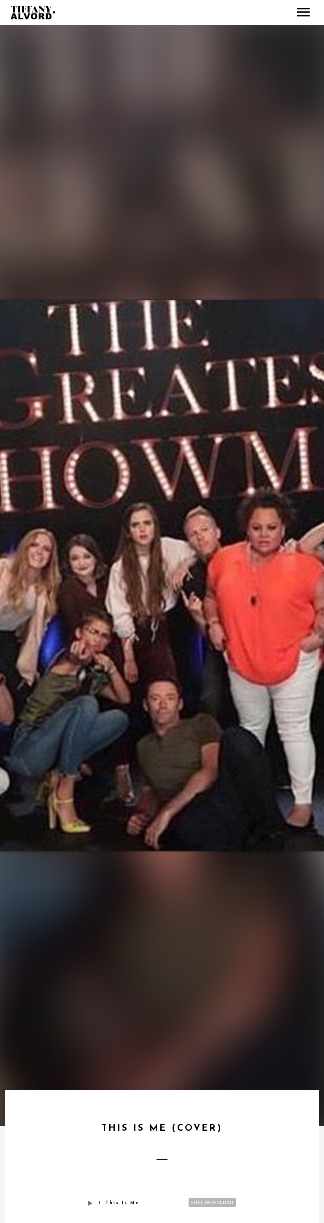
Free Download (212, 1202)
